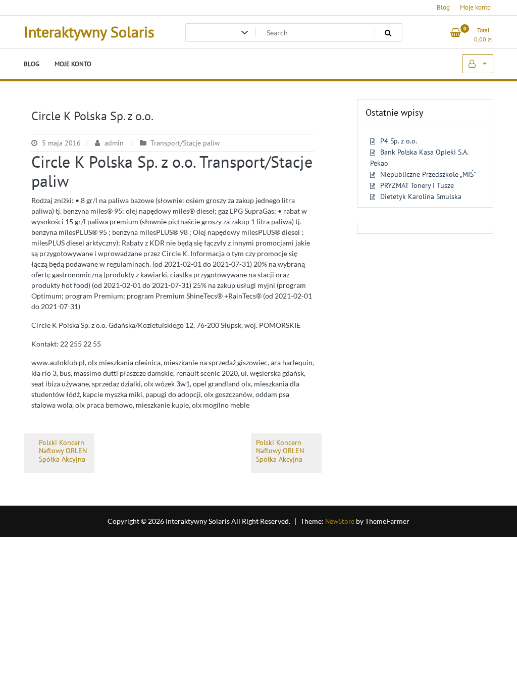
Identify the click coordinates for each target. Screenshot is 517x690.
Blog (443, 7)
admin (114, 142)
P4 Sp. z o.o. (398, 140)
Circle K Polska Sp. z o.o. (92, 116)
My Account (477, 63)
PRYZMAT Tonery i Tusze (417, 185)
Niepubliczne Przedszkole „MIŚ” (428, 174)
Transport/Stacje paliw (185, 142)
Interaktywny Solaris (89, 31)
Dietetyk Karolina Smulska (420, 196)
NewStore (339, 521)
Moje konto (475, 7)
